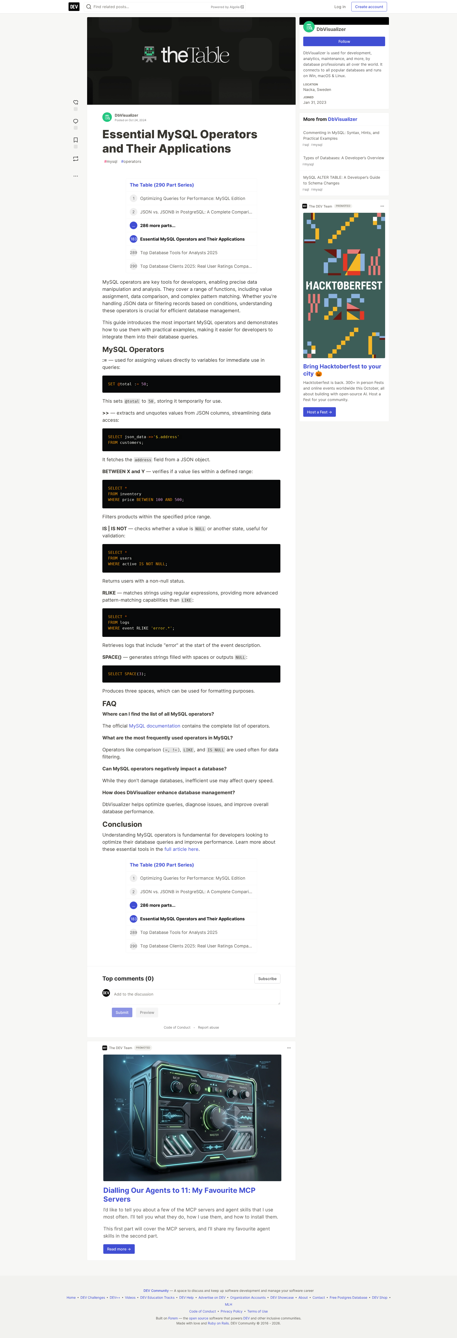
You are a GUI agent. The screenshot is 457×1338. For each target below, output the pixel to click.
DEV (246, 1318)
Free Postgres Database (348, 1297)
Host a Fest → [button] (319, 412)
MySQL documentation (154, 726)
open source (198, 1318)
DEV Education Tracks (157, 1297)
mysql (110, 161)
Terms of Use (257, 1311)
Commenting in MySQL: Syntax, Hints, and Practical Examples (340, 138)
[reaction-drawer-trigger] (76, 104)
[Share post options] (75, 176)
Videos (130, 1297)
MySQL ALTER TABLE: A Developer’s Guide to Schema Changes (341, 183)
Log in (340, 6)
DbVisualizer (126, 115)
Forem (173, 1318)
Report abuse (208, 1027)
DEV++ (115, 1297)
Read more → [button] (119, 1249)
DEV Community (156, 1290)
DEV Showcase (282, 1297)
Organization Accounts (248, 1297)
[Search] (89, 6)
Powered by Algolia (225, 7)
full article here (181, 849)
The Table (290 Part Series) (162, 185)
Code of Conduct (177, 1027)
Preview (147, 1012)
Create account (369, 6)
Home (71, 1297)
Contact (319, 1297)
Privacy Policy (232, 1311)
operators (131, 161)
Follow (344, 41)
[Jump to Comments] (75, 123)
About (303, 1297)
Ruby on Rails (218, 1323)
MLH (228, 1304)
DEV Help (186, 1297)
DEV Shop (379, 1297)
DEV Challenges (92, 1297)
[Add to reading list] (75, 142)
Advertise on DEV (212, 1297)
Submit (122, 1012)
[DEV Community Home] (74, 6)
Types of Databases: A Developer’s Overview (343, 160)
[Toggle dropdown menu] (289, 1048)
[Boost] (75, 159)
